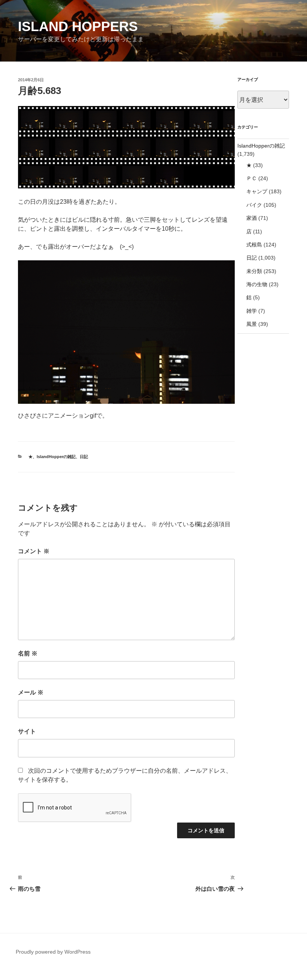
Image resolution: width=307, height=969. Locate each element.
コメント (33, 551)
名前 (27, 653)
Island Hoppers (78, 26)
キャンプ (256, 191)
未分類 (254, 271)
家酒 (251, 218)
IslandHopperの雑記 (56, 456)
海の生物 (256, 284)
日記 (84, 456)
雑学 (251, 311)
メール (30, 692)
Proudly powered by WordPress (53, 952)
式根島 (254, 245)
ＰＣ (251, 178)
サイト (27, 731)
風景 (251, 324)
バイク (254, 205)
